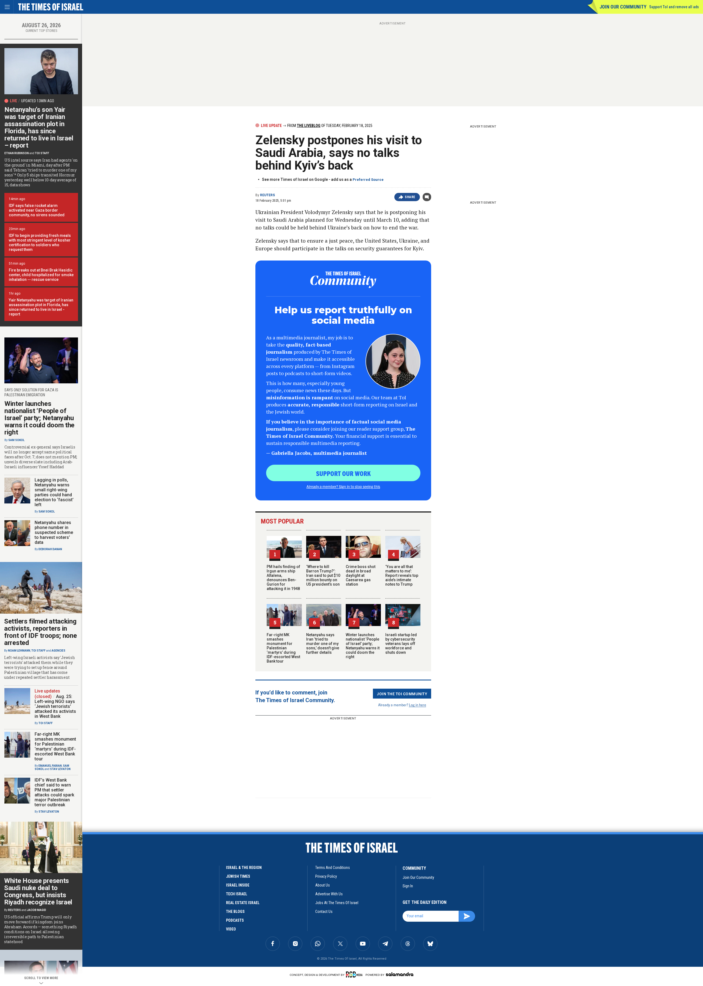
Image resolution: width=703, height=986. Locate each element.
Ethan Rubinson (16, 153)
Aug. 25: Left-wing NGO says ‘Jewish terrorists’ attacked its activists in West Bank (55, 706)
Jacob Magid (36, 910)
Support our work (343, 473)
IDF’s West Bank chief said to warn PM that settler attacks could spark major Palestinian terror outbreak (54, 792)
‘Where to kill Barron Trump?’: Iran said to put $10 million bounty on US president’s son (323, 575)
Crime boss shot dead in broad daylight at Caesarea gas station (360, 575)
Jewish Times (238, 876)
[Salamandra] (399, 974)
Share (410, 197)
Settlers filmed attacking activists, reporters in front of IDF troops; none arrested (40, 632)
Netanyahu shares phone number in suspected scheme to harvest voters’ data (54, 532)
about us (322, 885)
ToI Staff (42, 153)
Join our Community (622, 7)
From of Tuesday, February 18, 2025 (329, 125)
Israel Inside (237, 885)
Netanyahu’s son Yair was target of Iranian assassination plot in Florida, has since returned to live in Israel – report (38, 127)
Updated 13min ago (37, 101)
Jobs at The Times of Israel (336, 903)
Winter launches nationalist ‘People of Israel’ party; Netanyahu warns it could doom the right (363, 646)
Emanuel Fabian (50, 765)
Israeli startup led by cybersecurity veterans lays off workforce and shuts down (401, 644)
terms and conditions (332, 867)
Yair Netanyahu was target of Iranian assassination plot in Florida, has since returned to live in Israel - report (41, 307)
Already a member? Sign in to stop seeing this (343, 486)
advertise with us (329, 894)
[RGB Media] (355, 974)
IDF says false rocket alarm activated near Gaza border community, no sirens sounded (37, 210)
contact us (324, 911)
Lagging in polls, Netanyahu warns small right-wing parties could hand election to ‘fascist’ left (54, 492)
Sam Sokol (16, 440)
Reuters (267, 195)
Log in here (417, 704)
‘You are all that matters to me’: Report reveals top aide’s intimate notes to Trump (401, 575)
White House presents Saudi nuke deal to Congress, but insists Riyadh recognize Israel (38, 891)
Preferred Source (368, 180)
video (231, 929)
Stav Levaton (60, 769)
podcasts (235, 920)
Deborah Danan (50, 549)
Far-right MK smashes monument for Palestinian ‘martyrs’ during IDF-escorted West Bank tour (283, 648)
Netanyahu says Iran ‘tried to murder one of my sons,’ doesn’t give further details (322, 644)
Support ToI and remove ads (674, 7)
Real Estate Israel (243, 903)
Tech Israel (236, 894)
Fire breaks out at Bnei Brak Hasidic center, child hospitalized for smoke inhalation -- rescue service (41, 275)
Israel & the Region (244, 867)
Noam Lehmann (19, 650)
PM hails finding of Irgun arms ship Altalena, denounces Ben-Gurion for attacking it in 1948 (283, 577)
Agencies (58, 650)
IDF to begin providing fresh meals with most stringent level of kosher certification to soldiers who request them (40, 242)
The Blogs (235, 911)
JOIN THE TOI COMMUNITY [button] (402, 693)
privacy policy (326, 876)
